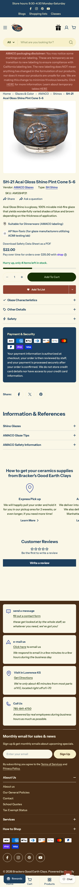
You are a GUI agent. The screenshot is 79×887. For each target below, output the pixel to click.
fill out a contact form (27, 616)
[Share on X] (30, 394)
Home (7, 93)
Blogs (22, 13)
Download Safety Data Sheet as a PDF (27, 243)
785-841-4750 (22, 708)
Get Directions (23, 677)
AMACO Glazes (23, 187)
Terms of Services (51, 764)
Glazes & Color (24, 93)
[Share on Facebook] (19, 394)
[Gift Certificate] (58, 28)
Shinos (57, 93)
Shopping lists (38, 13)
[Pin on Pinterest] (41, 394)
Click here (19, 647)
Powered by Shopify (61, 871)
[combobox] (39, 42)
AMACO (43, 93)
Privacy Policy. (11, 768)
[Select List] (72, 289)
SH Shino (52, 187)
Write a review (39, 563)
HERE (10, 84)
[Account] (66, 27)
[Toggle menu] (5, 27)
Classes (56, 13)
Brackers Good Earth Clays (30, 871)
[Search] (71, 42)
